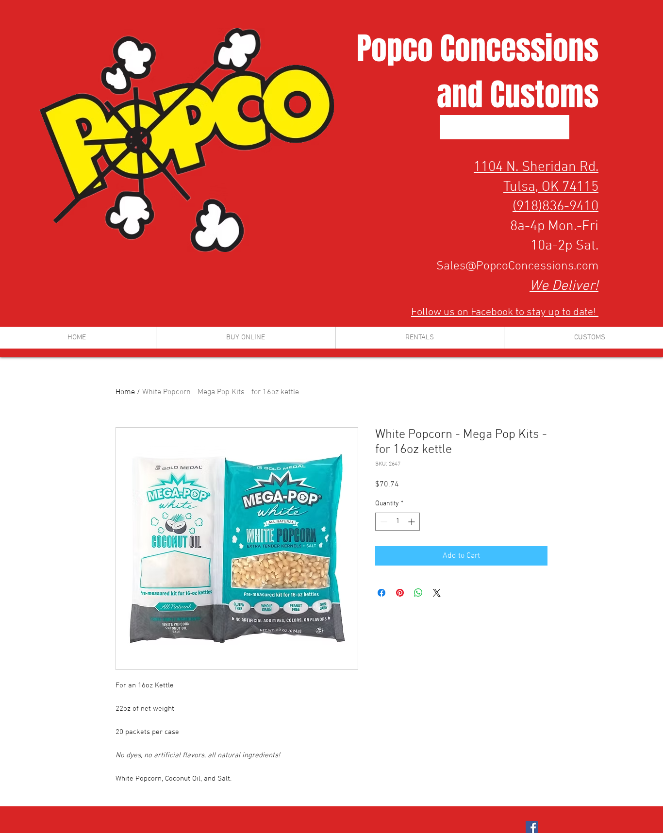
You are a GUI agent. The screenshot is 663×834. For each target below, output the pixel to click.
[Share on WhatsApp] (418, 593)
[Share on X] (437, 593)
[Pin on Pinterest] (400, 593)
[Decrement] (383, 521)
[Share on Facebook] (381, 593)
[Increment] (412, 521)
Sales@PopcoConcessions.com (517, 266)
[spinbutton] (397, 521)
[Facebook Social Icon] (532, 827)
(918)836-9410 (555, 206)
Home (125, 392)
